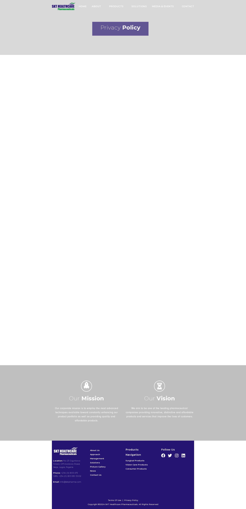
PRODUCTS (116, 6)
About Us (95, 450)
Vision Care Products (137, 464)
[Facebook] (163, 455)
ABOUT (96, 6)
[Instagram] (177, 455)
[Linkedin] (183, 455)
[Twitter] (170, 455)
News (93, 471)
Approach (95, 454)
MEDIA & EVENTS (163, 6)
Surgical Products (135, 460)
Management (97, 458)
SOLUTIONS (139, 6)
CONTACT (188, 6)
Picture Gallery (98, 467)
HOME (83, 6)
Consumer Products (136, 469)
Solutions (95, 462)
